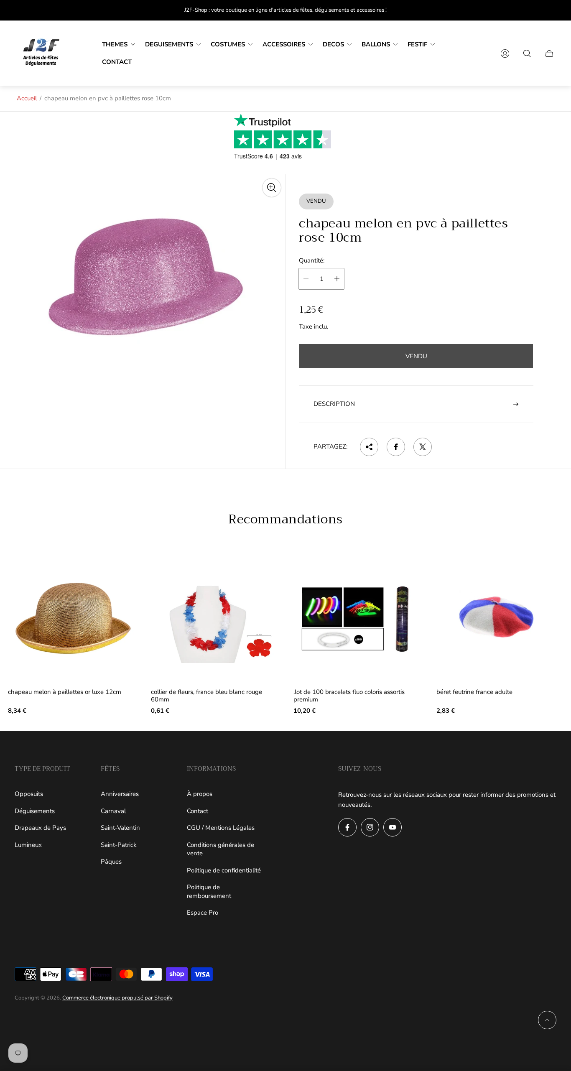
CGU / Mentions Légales (221, 828)
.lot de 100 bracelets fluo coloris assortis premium (349, 695)
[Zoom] (272, 187)
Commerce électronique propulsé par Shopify (117, 998)
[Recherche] (527, 53)
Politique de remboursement (209, 891)
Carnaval (113, 811)
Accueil (27, 98)
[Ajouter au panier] (121, 570)
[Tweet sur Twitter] (422, 447)
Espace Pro (202, 912)
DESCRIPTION (334, 404)
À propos (199, 794)
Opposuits (29, 794)
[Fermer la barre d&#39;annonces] (550, 10)
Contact (197, 811)
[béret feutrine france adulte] (499, 618)
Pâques (111, 861)
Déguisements (35, 811)
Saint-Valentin (120, 828)
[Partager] (369, 447)
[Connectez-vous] (505, 53)
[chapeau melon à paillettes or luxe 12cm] (71, 618)
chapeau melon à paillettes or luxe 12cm (64, 692)
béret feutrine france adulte (474, 692)
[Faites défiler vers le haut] (547, 1020)
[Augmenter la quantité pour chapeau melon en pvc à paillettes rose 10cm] (337, 278)
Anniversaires (120, 794)
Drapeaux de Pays (40, 828)
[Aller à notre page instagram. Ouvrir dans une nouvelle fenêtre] (370, 827)
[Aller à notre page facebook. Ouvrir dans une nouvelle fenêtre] (347, 827)
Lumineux (28, 845)
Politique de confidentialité (224, 870)
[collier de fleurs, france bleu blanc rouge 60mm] (214, 618)
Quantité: (311, 260)
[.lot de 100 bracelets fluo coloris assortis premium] (357, 618)
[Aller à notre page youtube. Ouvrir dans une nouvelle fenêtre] (392, 827)
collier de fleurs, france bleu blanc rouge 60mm (206, 695)
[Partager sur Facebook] (396, 447)
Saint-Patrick (119, 845)
